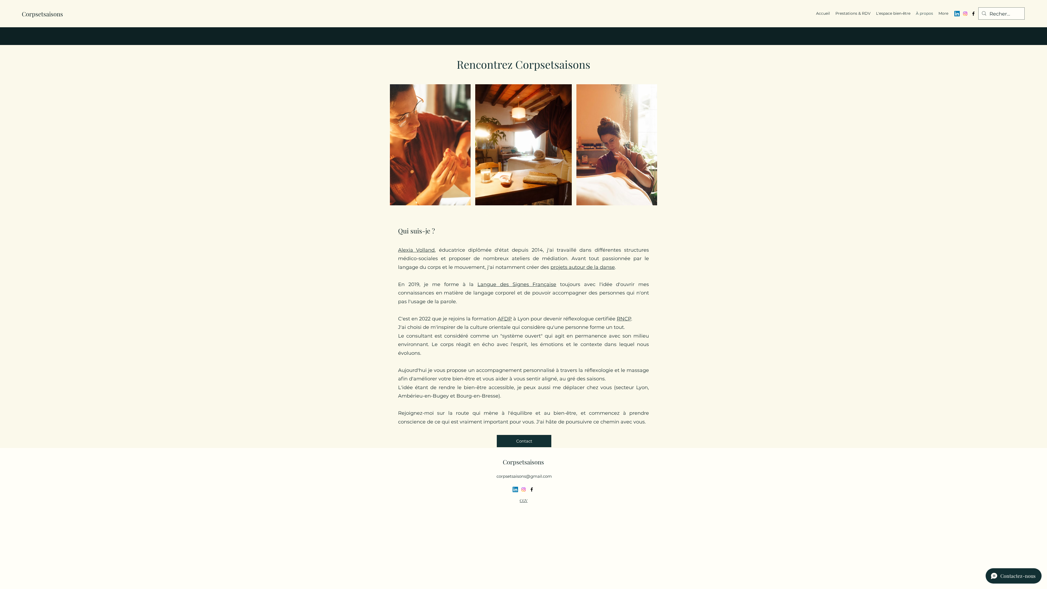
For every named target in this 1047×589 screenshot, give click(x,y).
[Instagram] (965, 13)
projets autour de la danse (582, 267)
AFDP (505, 319)
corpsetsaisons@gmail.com (524, 476)
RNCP (624, 319)
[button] (524, 441)
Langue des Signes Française (516, 284)
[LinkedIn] (957, 13)
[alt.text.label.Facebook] (973, 13)
